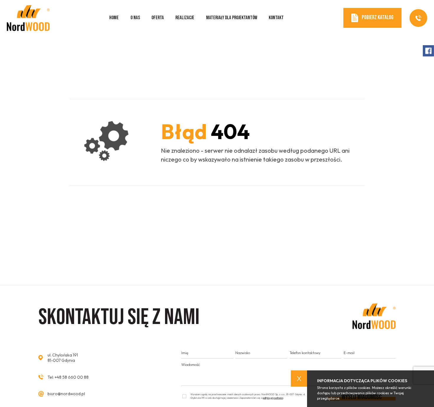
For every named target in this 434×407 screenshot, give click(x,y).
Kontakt (276, 18)
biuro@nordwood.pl (66, 393)
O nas (135, 18)
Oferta (157, 18)
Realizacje (184, 18)
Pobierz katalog (378, 17)
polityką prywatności (273, 397)
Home (114, 18)
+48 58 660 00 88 (72, 377)
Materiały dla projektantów (231, 18)
